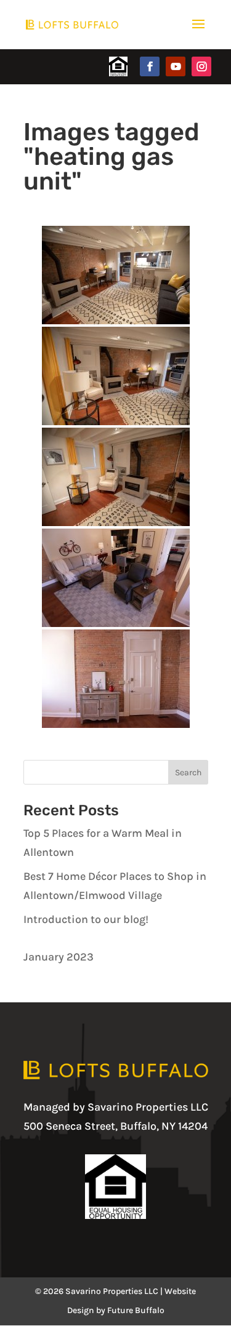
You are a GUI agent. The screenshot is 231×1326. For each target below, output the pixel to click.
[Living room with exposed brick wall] (116, 678)
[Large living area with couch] (116, 578)
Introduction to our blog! (85, 919)
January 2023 (58, 957)
